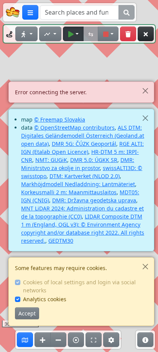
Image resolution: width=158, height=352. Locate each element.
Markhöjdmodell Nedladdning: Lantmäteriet (78, 184)
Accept (27, 313)
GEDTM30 (60, 240)
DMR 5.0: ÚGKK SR (93, 159)
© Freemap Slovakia (59, 119)
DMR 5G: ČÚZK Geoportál (84, 143)
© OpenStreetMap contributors (74, 127)
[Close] (145, 91)
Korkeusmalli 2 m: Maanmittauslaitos (69, 192)
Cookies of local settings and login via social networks (79, 286)
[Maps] (25, 339)
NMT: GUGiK (51, 159)
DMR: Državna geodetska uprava (94, 200)
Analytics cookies (44, 299)
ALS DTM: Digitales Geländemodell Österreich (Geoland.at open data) (82, 135)
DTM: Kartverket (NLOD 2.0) (84, 176)
